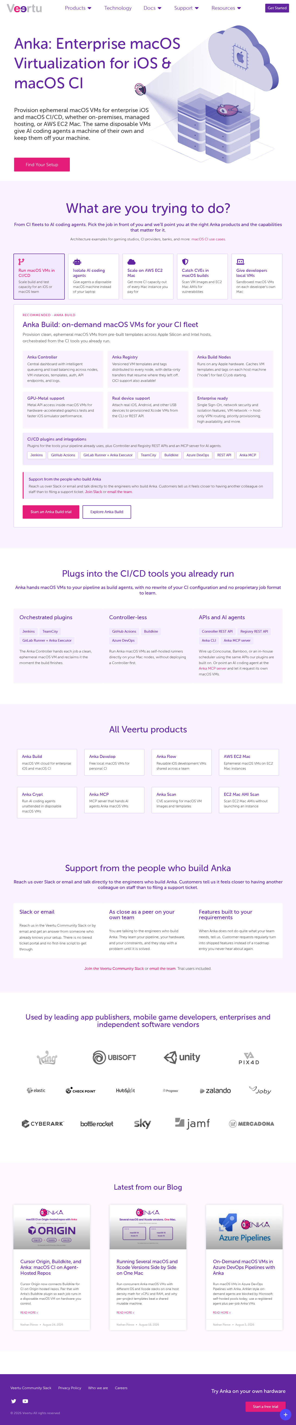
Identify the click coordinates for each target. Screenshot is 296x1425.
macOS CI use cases (208, 239)
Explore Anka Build (106, 511)
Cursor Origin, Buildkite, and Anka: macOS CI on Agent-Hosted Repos (50, 1267)
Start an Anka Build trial (51, 511)
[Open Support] (197, 8)
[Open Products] (89, 8)
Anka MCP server (212, 668)
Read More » (29, 1312)
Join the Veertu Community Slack (114, 968)
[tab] (39, 277)
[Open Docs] (159, 8)
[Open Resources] (239, 8)
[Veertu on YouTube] (26, 1401)
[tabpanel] (148, 415)
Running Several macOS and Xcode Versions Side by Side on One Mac (147, 1267)
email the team (119, 492)
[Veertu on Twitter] (14, 1401)
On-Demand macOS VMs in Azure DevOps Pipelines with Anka (244, 1267)
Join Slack (93, 492)
